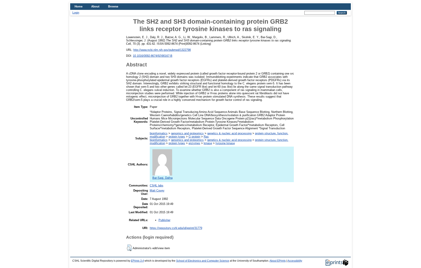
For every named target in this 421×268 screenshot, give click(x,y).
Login (75, 12)
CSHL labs (156, 185)
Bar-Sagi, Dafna (162, 177)
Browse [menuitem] (113, 6)
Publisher (164, 220)
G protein (194, 136)
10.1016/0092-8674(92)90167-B (152, 55)
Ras (206, 136)
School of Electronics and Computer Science (202, 260)
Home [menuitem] (78, 6)
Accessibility (294, 260)
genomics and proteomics (187, 133)
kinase (208, 143)
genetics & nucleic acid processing (229, 133)
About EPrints (277, 260)
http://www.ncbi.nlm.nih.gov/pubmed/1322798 (162, 49)
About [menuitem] (95, 6)
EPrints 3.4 (137, 260)
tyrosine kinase (225, 143)
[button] (129, 248)
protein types (177, 136)
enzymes (194, 143)
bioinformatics (159, 133)
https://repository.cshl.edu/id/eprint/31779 (176, 228)
